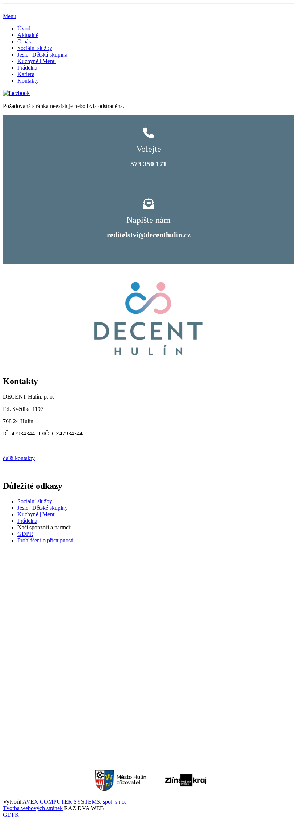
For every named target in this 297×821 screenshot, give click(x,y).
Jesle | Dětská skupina (42, 54)
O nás (24, 41)
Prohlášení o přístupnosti (45, 540)
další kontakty (19, 458)
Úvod (23, 28)
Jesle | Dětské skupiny (42, 508)
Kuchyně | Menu (36, 61)
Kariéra (25, 74)
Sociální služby (34, 48)
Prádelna (27, 67)
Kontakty (28, 81)
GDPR (25, 534)
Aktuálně (27, 35)
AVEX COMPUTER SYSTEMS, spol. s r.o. (74, 802)
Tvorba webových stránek (33, 808)
